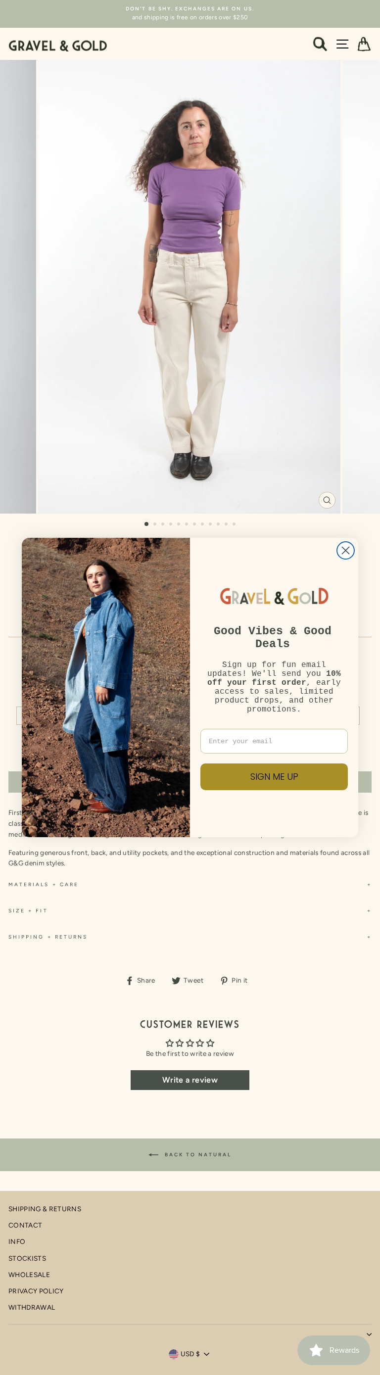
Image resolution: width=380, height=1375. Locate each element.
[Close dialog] (345, 550)
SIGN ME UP (274, 776)
